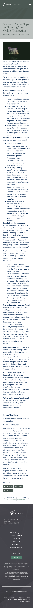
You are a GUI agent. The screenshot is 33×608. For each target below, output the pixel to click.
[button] (8, 486)
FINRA (5, 564)
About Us (15, 541)
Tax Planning (16, 538)
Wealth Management (16, 533)
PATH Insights (15, 544)
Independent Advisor (16, 547)
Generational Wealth (17, 535)
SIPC (8, 564)
